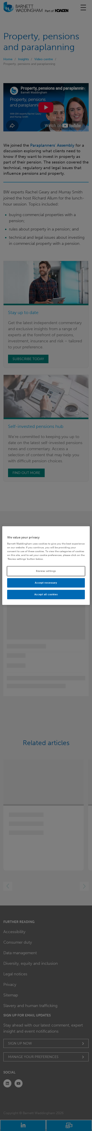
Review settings (46, 571)
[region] (46, 565)
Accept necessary (46, 582)
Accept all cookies (46, 594)
